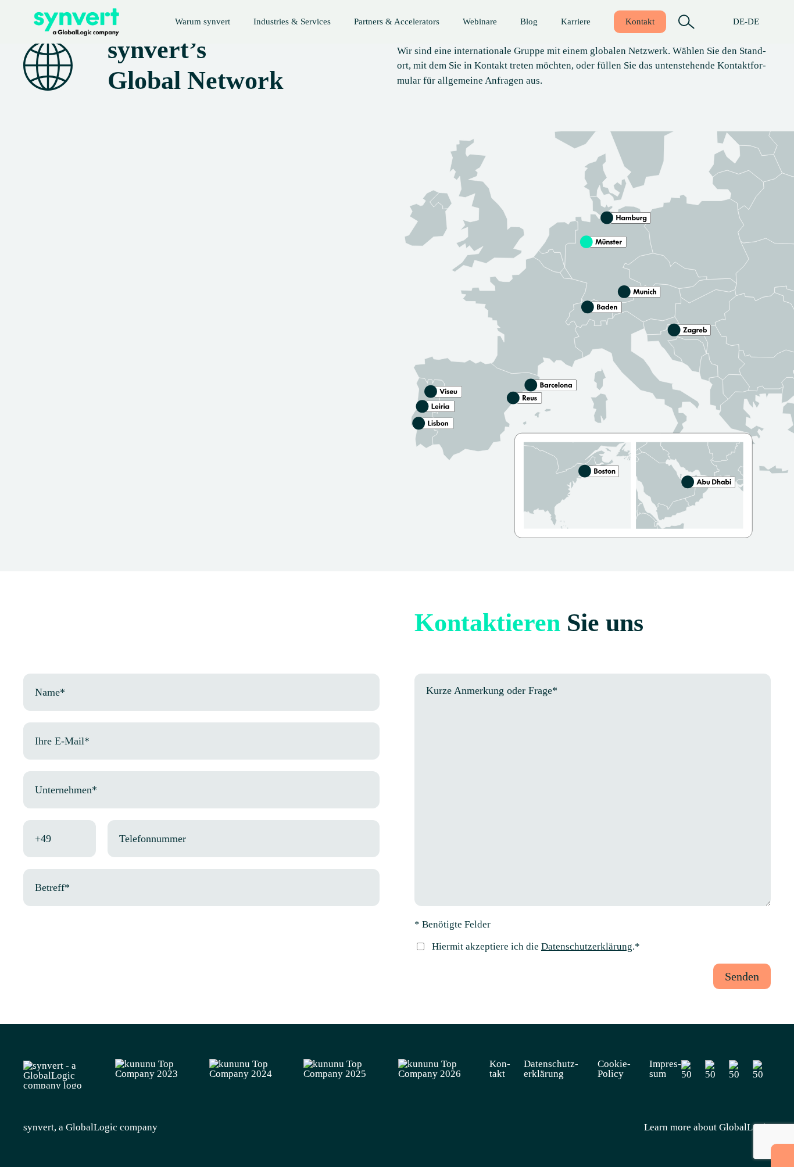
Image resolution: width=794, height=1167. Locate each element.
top (782, 1155)
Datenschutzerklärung (586, 946)
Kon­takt (639, 21)
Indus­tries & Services (292, 21)
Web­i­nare (480, 21)
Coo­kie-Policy (614, 1069)
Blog (529, 21)
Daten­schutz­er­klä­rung (551, 1069)
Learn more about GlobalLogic (707, 1127)
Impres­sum (665, 1069)
